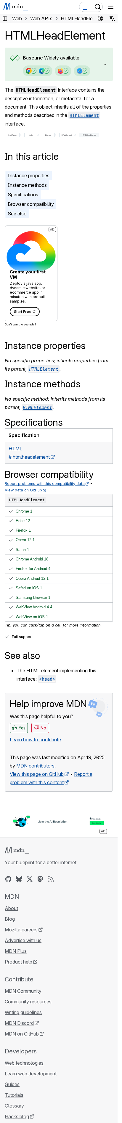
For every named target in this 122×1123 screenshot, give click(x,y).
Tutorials (14, 1095)
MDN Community (23, 991)
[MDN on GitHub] (8, 879)
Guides (12, 1084)
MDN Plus (16, 951)
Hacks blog (17, 1116)
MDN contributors (35, 766)
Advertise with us (23, 940)
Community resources (28, 1002)
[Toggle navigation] (111, 7)
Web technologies (24, 1063)
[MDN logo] (17, 850)
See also (17, 214)
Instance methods (27, 185)
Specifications (23, 195)
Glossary (14, 1106)
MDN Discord (19, 1023)
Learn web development (31, 1074)
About (11, 908)
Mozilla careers (21, 930)
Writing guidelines (23, 1012)
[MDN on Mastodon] (40, 879)
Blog (10, 919)
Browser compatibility (31, 204)
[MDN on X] (29, 879)
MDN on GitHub (22, 1034)
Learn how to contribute (35, 740)
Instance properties (28, 175)
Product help (18, 962)
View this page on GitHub (37, 774)
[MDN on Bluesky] (19, 879)
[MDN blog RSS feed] (50, 879)
